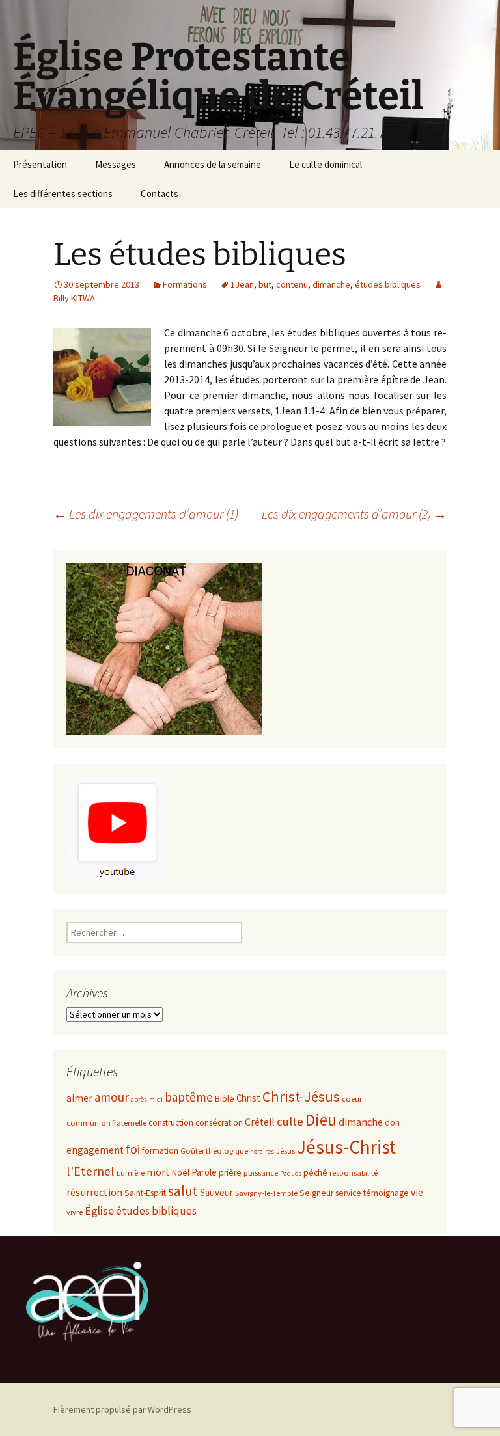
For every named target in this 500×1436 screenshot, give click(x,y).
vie (417, 1192)
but (264, 284)
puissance (260, 1173)
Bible (224, 1098)
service (348, 1193)
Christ (248, 1098)
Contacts (159, 193)
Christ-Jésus (301, 1096)
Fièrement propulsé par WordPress (122, 1409)
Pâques (290, 1173)
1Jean (242, 284)
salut (183, 1191)
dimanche (331, 284)
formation (160, 1150)
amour (111, 1097)
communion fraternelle (106, 1123)
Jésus (285, 1151)
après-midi (147, 1099)
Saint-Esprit (145, 1193)
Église (99, 1210)
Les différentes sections (63, 193)
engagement (95, 1150)
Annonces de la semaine (212, 164)
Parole (204, 1172)
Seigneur (316, 1193)
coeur (352, 1099)
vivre (74, 1212)
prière (230, 1172)
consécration (219, 1122)
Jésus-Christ (346, 1147)
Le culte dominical (325, 164)
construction (170, 1122)
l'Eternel (90, 1171)
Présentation (40, 164)
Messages (115, 164)
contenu (292, 284)
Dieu (321, 1119)
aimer (79, 1098)
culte (290, 1121)
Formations (185, 284)
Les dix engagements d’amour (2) (354, 514)
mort (158, 1172)
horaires (262, 1151)
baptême (189, 1097)
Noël (180, 1172)
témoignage (386, 1193)
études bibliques (388, 284)
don (392, 1122)
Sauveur (216, 1192)
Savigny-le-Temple (266, 1193)
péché (315, 1172)
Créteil (260, 1122)
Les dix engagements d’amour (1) (145, 514)
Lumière (131, 1173)
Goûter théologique (214, 1151)
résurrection (94, 1192)
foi (133, 1149)
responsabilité (353, 1173)
